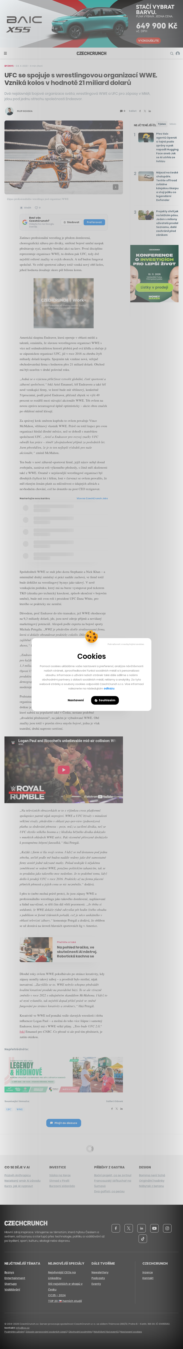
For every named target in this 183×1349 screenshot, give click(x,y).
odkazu (109, 688)
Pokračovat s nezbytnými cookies (126, 644)
